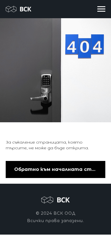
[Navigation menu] (101, 9)
